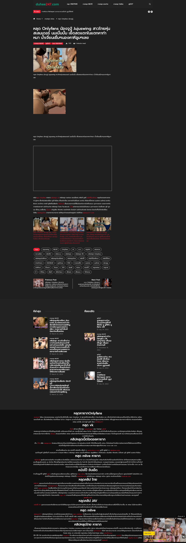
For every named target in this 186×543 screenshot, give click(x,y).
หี (35, 277)
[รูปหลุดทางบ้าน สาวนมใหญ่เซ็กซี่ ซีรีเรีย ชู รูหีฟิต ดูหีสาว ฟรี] (89, 326)
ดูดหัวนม (60, 268)
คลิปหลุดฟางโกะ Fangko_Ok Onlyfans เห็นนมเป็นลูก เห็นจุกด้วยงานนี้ (104, 346)
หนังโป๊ (86, 273)
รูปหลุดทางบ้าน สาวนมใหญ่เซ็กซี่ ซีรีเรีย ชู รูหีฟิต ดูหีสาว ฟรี (104, 329)
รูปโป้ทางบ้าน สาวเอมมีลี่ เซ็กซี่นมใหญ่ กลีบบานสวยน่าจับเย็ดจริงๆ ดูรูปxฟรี (104, 366)
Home (38, 24)
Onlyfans (65, 254)
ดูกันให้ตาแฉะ (108, 538)
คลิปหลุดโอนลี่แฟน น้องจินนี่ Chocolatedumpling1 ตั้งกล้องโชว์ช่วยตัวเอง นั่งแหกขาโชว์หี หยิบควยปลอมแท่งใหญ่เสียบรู (60, 392)
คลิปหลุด (68, 259)
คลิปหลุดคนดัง (53, 491)
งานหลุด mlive (87, 4)
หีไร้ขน (42, 277)
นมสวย (87, 268)
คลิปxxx (58, 259)
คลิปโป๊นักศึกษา (92, 203)
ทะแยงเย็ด (77, 268)
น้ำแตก (48, 215)
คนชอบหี (37, 422)
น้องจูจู (105, 268)
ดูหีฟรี (104, 434)
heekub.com (81, 481)
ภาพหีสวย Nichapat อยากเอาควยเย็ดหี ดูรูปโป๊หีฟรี (104, 383)
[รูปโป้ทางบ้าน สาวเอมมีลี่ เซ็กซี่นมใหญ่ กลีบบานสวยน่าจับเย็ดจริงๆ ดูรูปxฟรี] (89, 363)
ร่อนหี (70, 273)
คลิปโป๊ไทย (106, 264)
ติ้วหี (68, 268)
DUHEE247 (99, 427)
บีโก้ (63, 273)
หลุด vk (62, 500)
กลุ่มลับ (87, 254)
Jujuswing (46, 254)
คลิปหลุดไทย (41, 218)
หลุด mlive (81, 479)
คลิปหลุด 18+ (79, 259)
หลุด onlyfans (43, 493)
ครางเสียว (38, 259)
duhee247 (38, 519)
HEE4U (36, 488)
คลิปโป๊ (82, 264)
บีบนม (56, 273)
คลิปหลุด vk (55, 203)
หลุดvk (106, 273)
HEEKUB (61, 209)
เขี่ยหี (50, 277)
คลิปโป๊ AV (37, 510)
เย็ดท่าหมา (59, 277)
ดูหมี (48, 479)
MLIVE (55, 254)
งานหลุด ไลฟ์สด (118, 4)
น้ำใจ (71, 212)
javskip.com (88, 503)
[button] (149, 12)
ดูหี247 (131, 4)
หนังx (78, 273)
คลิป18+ (48, 259)
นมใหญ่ (96, 268)
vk (73, 254)
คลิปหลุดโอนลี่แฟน (57, 264)
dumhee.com (115, 455)
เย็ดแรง (78, 277)
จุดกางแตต (97, 536)
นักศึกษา (38, 273)
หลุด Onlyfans (72, 4)
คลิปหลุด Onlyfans (94, 259)
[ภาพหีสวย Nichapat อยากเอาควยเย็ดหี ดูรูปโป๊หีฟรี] (89, 381)
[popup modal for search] (150, 4)
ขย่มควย (97, 254)
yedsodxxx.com (93, 455)
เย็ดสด (69, 277)
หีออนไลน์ (74, 524)
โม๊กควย (87, 277)
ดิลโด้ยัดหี (50, 268)
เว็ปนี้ (71, 434)
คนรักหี (119, 540)
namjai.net (47, 448)
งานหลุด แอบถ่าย (103, 4)
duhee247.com (88, 218)
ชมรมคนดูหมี (88, 434)
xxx (79, 254)
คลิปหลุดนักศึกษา (41, 264)
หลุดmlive (96, 273)
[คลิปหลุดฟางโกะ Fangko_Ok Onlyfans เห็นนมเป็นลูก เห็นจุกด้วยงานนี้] (89, 342)
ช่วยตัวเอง (38, 268)
